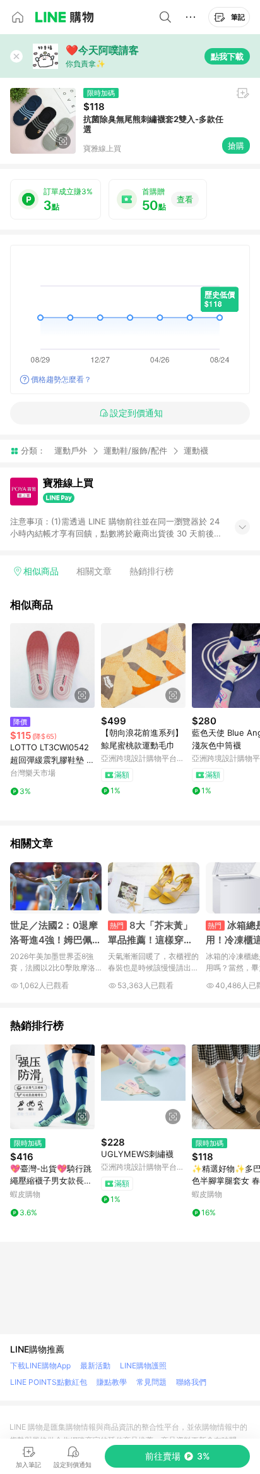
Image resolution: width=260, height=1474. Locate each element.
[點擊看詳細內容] (52, 665)
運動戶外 (70, 450)
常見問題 (151, 1382)
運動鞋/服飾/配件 (135, 450)
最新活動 (95, 1365)
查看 (185, 199)
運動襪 (196, 450)
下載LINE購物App (40, 1365)
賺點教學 (112, 1382)
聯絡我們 (191, 1382)
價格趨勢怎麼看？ (61, 379)
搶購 (236, 145)
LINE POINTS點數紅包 (48, 1382)
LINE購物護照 (143, 1365)
